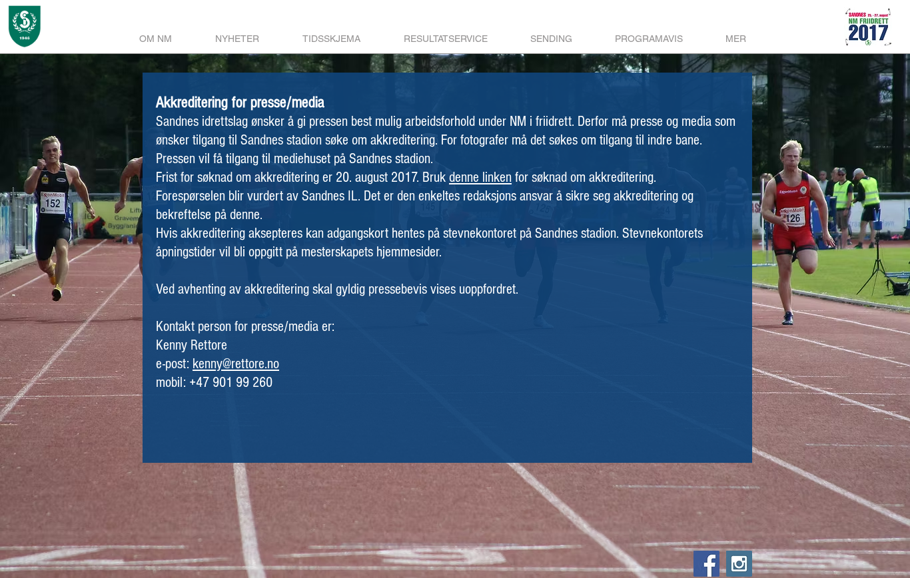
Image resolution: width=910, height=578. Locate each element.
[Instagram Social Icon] (739, 564)
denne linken (480, 177)
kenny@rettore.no (236, 364)
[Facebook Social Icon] (706, 564)
